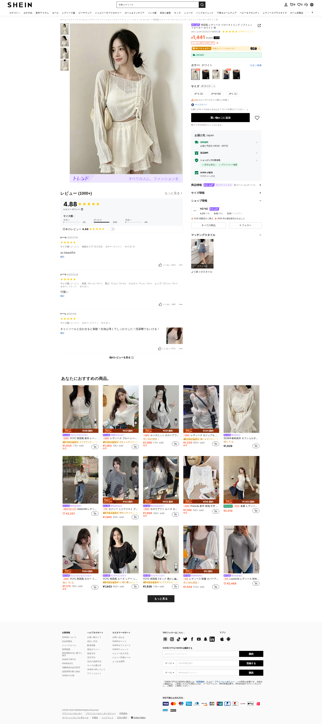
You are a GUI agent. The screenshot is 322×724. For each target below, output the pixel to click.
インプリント (107, 717)
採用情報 (66, 649)
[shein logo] (20, 4)
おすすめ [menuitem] (28, 12)
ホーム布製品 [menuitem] (296, 12)
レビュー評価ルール (121, 657)
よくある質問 (118, 661)
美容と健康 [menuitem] (165, 12)
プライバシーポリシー (224, 682)
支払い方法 (92, 641)
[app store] (222, 640)
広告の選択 (122, 717)
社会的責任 (67, 641)
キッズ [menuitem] (177, 12)
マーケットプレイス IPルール (75, 717)
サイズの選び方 (94, 665)
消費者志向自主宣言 (71, 667)
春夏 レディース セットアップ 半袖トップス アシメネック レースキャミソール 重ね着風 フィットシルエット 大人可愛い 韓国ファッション (241, 506)
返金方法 (91, 653)
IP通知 (95, 717)
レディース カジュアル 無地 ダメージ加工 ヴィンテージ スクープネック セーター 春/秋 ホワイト (201, 435)
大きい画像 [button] (256, 65)
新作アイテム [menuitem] (42, 12)
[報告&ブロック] (181, 265)
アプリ (223, 633)
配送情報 (91, 645)
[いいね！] (160, 265)
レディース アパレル (77, 19)
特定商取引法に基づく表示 (72, 654)
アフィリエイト (94, 673)
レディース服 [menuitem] (68, 12)
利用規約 (200, 682)
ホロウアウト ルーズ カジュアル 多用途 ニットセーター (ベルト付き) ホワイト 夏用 (161, 509)
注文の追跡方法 (94, 661)
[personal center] (286, 5)
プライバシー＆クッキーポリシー (101, 713)
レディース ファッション (100, 19)
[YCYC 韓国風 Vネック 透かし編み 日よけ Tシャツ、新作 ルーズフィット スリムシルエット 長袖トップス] (161, 549)
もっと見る (161, 598)
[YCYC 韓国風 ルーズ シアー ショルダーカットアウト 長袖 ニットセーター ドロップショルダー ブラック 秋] (121, 549)
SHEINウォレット (120, 649)
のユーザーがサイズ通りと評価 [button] (210, 100)
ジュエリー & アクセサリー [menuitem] (108, 12)
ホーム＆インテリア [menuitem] (134, 12)
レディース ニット (122, 19)
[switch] (112, 229)
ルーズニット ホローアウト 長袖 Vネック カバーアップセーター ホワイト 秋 (161, 435)
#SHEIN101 (67, 663)
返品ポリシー (93, 649)
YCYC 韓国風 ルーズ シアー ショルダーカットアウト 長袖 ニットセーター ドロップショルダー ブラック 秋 (121, 578)
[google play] (228, 640)
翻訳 (62, 257)
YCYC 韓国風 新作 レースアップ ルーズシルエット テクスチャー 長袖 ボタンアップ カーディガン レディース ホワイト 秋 (80, 438)
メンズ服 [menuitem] (152, 12)
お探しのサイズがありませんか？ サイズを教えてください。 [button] (219, 109)
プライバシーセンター (72, 713)
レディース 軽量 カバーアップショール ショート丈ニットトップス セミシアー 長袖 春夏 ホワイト (201, 578)
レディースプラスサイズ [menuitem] (275, 12)
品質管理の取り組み (71, 671)
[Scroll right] (312, 12)
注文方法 (91, 657)
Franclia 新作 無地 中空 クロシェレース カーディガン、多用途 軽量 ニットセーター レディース (201, 506)
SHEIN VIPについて (96, 669)
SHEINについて (69, 637)
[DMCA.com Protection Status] (173, 710)
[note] (80, 431)
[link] (292, 5)
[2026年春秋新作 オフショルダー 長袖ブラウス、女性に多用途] (241, 409)
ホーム (63, 19)
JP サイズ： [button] (206, 86)
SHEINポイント (119, 641)
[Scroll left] (308, 12)
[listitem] (202, 254)
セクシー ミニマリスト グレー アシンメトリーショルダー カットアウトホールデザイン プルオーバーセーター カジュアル (121, 509)
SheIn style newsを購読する (177, 648)
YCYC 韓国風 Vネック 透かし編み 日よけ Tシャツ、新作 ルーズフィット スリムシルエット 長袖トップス (161, 578)
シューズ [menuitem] (188, 12)
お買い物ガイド (94, 637)
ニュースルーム (69, 645)
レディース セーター (141, 19)
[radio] (195, 74)
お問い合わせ (118, 637)
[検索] (202, 5)
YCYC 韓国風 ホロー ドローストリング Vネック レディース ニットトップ (80, 578)
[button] (306, 5)
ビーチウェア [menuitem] (85, 12)
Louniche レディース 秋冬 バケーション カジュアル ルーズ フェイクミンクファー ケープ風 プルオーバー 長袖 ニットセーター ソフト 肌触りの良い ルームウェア (241, 578)
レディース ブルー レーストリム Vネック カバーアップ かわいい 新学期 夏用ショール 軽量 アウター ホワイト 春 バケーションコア (121, 438)
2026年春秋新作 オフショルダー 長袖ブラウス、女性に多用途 (241, 438)
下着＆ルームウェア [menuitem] (226, 12)
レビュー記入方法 (120, 653)
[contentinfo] (213, 704)
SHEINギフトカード (121, 645)
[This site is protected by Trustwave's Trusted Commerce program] (165, 710)
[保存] (257, 117)
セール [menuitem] (55, 12)
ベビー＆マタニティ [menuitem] (249, 12)
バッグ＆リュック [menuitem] (204, 12)
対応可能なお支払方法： (174, 698)
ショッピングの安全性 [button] (210, 160)
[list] (189, 639)
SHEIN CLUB (68, 675)
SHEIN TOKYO (69, 659)
